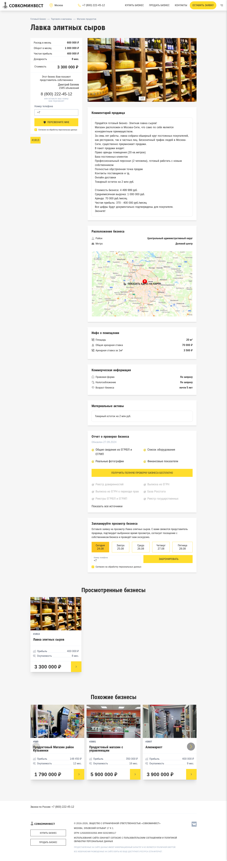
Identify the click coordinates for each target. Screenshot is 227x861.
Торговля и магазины (61, 19)
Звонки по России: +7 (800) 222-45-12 (52, 806)
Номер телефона (43, 106)
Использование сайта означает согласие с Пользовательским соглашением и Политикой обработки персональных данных (125, 839)
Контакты (181, 5)
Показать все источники (107, 506)
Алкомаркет (153, 747)
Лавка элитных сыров (48, 639)
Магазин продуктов (86, 19)
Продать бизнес (159, 5)
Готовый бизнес (38, 19)
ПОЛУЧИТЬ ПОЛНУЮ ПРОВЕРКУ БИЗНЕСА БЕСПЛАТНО (142, 472)
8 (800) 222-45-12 (56, 94)
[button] (191, 70)
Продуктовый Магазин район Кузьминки (53, 748)
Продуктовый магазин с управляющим (106, 748)
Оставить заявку (203, 5)
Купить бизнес (134, 5)
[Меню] (221, 5)
